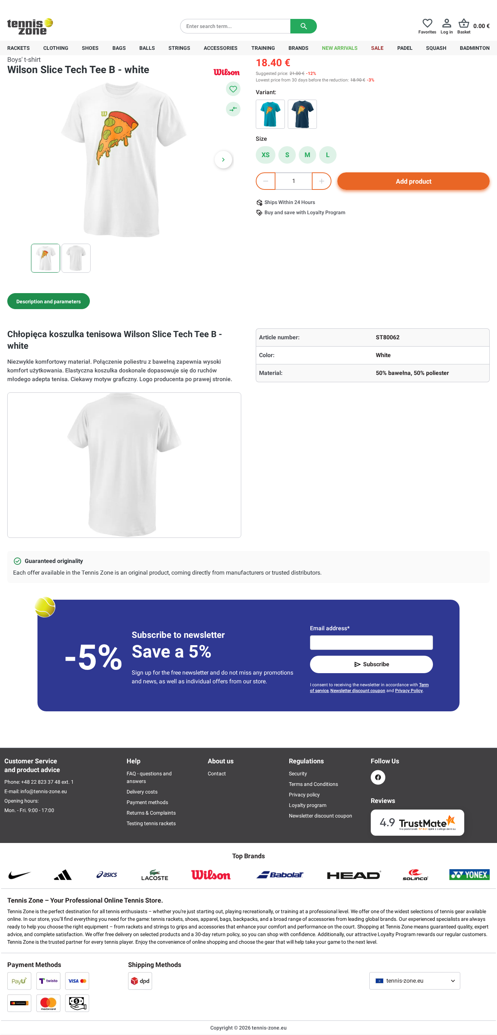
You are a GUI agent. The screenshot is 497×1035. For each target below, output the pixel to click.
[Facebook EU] (378, 777)
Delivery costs (142, 792)
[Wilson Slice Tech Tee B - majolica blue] (302, 114)
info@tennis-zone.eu (43, 791)
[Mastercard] (48, 1003)
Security (298, 773)
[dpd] (140, 981)
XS (266, 155)
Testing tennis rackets (151, 823)
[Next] (223, 159)
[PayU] (19, 981)
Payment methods (147, 802)
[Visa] (77, 981)
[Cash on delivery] (77, 1003)
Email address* (330, 628)
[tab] (48, 301)
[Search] (303, 26)
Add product (414, 181)
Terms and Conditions (313, 784)
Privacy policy (304, 795)
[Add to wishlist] (233, 88)
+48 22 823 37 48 (47, 6)
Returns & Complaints (151, 813)
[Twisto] (48, 981)
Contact (217, 773)
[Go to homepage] (30, 26)
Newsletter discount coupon (357, 690)
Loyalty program (307, 805)
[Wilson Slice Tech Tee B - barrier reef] (270, 114)
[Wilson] (226, 72)
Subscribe (376, 664)
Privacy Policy (409, 690)
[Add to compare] (233, 109)
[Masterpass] (19, 1003)
